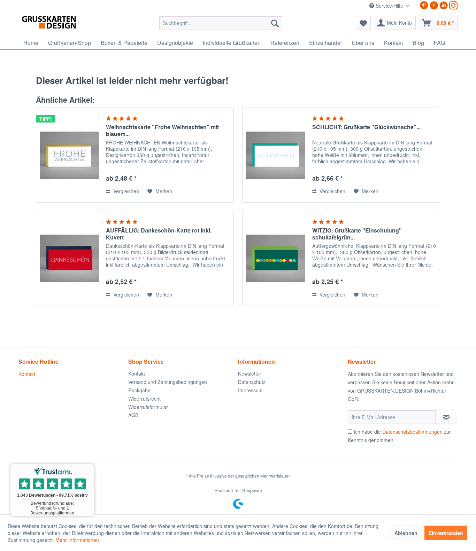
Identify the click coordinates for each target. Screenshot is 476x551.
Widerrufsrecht (144, 398)
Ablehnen (405, 532)
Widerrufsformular (148, 406)
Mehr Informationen (77, 539)
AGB (133, 414)
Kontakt (26, 373)
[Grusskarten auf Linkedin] (443, 5)
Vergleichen (125, 191)
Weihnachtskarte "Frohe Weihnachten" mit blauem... (162, 130)
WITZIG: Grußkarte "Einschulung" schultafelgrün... (357, 234)
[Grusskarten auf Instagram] (453, 5)
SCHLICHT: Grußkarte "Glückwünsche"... (366, 127)
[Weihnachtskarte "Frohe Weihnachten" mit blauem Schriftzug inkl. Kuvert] (69, 155)
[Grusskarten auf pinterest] (424, 5)
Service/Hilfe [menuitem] (389, 5)
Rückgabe (139, 390)
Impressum (250, 390)
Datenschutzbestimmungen (412, 431)
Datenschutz (252, 381)
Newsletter (249, 373)
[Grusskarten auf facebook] (434, 5)
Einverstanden (446, 532)
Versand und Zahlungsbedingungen (167, 381)
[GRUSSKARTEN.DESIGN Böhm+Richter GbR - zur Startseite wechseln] (59, 24)
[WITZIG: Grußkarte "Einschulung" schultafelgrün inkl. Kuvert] (275, 258)
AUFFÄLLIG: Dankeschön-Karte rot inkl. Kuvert (159, 234)
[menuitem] (220, 23)
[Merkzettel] (363, 23)
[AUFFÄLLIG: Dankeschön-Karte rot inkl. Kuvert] (69, 258)
